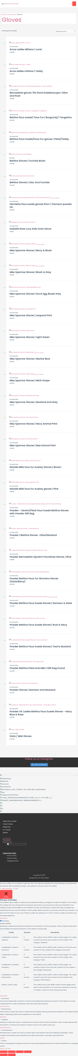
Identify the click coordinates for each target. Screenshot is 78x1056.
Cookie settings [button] (6, 889)
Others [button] (2, 1038)
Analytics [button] (3, 1017)
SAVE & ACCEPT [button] (5, 1049)
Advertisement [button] (5, 1027)
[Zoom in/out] (4, 1051)
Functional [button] (3, 996)
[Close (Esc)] (28, 1051)
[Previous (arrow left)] (4, 1055)
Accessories (12, 14)
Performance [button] (4, 1006)
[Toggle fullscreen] (12, 1051)
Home (4, 14)
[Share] (20, 1051)
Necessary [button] (3, 918)
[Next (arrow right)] (12, 1055)
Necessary (5, 921)
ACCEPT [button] (15, 889)
